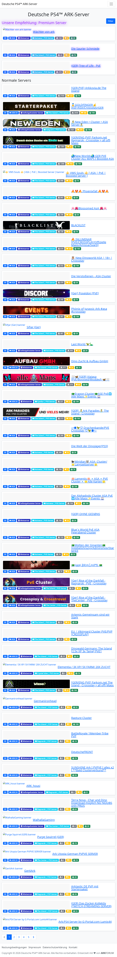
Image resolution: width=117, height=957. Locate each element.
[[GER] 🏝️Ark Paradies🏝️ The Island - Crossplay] (36, 412)
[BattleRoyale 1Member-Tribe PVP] (36, 735)
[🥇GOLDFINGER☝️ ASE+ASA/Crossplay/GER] (36, 106)
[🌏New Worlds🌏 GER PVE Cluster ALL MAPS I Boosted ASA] (36, 157)
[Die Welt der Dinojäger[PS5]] (36, 446)
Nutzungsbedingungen (14, 947)
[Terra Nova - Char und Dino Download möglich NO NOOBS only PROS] (36, 803)
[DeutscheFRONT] (36, 752)
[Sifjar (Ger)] (14, 327)
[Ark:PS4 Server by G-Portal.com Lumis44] (30, 921)
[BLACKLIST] (36, 225)
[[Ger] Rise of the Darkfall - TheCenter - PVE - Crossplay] (36, 599)
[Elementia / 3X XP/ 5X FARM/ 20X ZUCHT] (29, 667)
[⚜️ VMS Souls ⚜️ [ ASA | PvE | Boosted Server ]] (33, 174)
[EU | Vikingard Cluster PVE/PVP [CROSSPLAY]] (36, 633)
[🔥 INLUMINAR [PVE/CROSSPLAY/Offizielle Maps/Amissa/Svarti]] (36, 242)
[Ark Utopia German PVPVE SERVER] (27, 854)
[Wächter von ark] (17, 31)
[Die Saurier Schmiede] (36, 48)
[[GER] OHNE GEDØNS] (36, 514)
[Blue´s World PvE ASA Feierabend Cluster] (36, 531)
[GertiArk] (13, 870)
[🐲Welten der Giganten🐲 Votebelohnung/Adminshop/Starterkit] (36, 548)
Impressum (35, 947)
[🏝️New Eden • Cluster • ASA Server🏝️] (36, 123)
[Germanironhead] (17, 701)
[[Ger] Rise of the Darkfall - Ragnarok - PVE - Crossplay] (36, 582)
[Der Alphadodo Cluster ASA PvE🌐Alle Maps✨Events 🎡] (36, 497)
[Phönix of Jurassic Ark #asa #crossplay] (36, 310)
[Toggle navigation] (111, 4)
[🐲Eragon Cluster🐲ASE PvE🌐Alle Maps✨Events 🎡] (36, 395)
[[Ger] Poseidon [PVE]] (36, 293)
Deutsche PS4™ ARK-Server (19, 4)
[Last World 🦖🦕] (36, 344)
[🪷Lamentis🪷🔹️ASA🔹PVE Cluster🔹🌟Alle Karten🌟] (36, 480)
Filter (110, 21)
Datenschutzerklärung (55, 947)
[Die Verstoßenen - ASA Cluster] (36, 276)
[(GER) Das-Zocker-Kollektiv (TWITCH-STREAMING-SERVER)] (36, 905)
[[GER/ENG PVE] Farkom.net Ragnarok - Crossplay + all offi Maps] (36, 140)
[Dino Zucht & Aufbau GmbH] (36, 361)
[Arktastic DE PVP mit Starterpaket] (36, 888)
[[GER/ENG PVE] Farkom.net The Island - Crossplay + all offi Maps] (36, 684)
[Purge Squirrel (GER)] (19, 837)
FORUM (107, 953)
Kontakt (73, 947)
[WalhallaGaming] (17, 820)
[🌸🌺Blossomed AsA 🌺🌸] (36, 208)
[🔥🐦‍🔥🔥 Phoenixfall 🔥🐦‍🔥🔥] (36, 191)
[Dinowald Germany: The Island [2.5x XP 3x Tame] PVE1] (36, 650)
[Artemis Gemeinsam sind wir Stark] (36, 616)
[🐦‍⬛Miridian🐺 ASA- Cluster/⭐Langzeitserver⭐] (36, 463)
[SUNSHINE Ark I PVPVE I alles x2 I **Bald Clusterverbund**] (36, 769)
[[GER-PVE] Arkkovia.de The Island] (36, 89)
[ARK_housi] (14, 786)
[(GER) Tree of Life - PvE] (36, 65)
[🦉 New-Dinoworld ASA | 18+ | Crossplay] (36, 259)
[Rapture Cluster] (36, 718)
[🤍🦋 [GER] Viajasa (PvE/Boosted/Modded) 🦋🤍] (36, 378)
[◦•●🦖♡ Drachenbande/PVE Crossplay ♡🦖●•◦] (36, 429)
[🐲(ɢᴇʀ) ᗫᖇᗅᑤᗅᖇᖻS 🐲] (36, 565)
